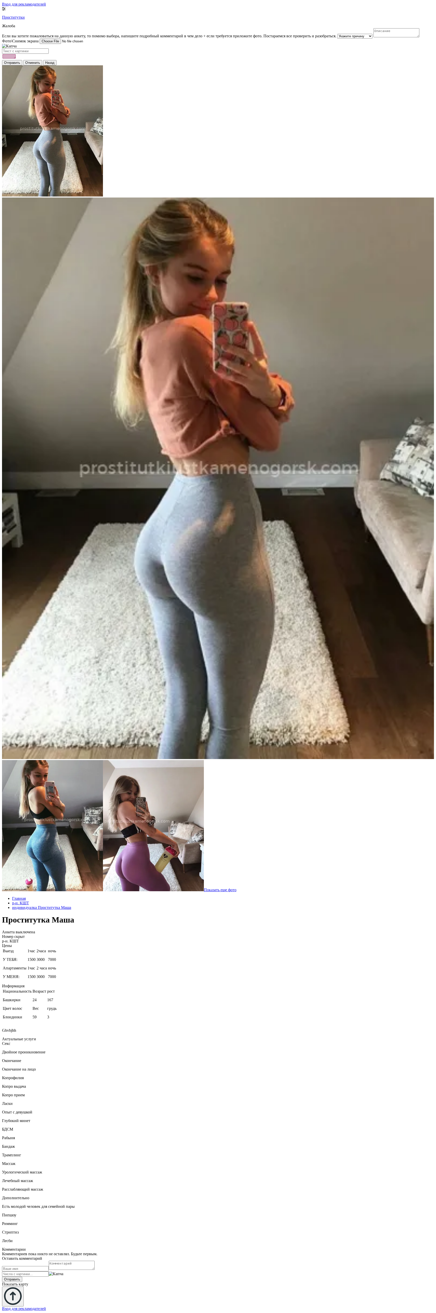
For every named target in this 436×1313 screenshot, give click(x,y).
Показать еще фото (220, 890)
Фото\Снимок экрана (20, 41)
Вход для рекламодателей (24, 4)
